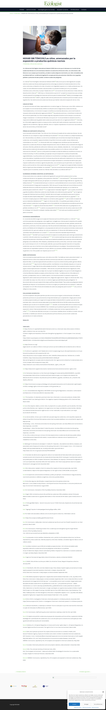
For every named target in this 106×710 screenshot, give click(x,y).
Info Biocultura (75, 9)
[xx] (24, 513)
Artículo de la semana (36, 64)
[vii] (24, 390)
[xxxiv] (25, 625)
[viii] (24, 397)
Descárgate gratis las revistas (46, 9)
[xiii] (24, 468)
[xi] (24, 444)
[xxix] (24, 576)
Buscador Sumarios (62, 9)
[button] (103, 692)
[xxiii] (24, 528)
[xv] (24, 481)
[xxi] (24, 518)
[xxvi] (24, 557)
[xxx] (24, 599)
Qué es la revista (31, 9)
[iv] (24, 369)
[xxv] (24, 546)
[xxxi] (24, 605)
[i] (23, 329)
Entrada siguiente (85, 671)
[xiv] (24, 474)
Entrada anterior (20, 671)
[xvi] (24, 490)
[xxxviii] (25, 658)
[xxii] (24, 522)
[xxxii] (24, 612)
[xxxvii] (25, 649)
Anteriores (26, 64)
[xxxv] (24, 631)
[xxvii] (24, 561)
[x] (23, 417)
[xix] (24, 509)
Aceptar (74, 704)
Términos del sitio (95, 707)
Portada (22, 9)
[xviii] (24, 503)
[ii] (23, 344)
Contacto (83, 9)
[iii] (24, 351)
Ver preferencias (98, 704)
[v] (23, 373)
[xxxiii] (25, 616)
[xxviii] (25, 568)
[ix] (24, 406)
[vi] (24, 384)
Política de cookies (78, 707)
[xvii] (24, 494)
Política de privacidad (86, 707)
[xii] (24, 455)
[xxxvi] (25, 645)
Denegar (86, 704)
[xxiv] (24, 537)
